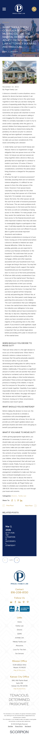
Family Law (22, 496)
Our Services (19, 654)
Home (19, 622)
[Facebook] (15, 602)
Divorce (14, 496)
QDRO (19, 634)
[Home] (19, 9)
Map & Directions (19, 670)
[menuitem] (10, 726)
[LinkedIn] (19, 602)
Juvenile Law (19, 638)
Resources (19, 646)
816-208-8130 (19, 592)
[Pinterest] (28, 602)
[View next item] (16, 560)
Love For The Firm (19, 650)
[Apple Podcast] (24, 602)
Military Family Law (19, 642)
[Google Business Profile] (11, 602)
